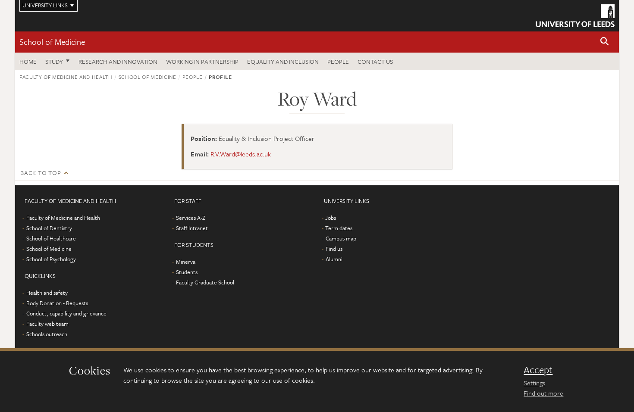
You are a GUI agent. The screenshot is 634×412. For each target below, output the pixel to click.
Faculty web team (47, 323)
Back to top (40, 172)
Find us (334, 248)
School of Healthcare (51, 238)
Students (187, 272)
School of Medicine (52, 41)
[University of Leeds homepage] (575, 15)
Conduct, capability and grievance (66, 313)
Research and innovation (117, 61)
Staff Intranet (192, 228)
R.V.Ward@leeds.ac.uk (240, 154)
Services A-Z (190, 217)
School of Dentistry (49, 228)
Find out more (543, 393)
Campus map (341, 238)
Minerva (185, 261)
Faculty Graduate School (205, 282)
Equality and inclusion (283, 61)
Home (28, 61)
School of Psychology (51, 259)
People (338, 61)
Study (54, 61)
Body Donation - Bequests (57, 303)
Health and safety (47, 292)
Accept (538, 370)
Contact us (375, 61)
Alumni (334, 259)
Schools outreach (46, 334)
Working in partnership (202, 61)
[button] (605, 42)
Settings (534, 382)
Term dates (338, 228)
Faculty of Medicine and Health (66, 77)
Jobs (330, 217)
